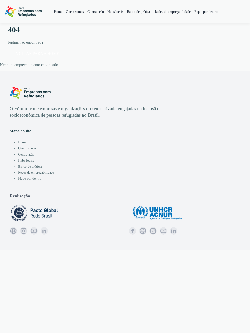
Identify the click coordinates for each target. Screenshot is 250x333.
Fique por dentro (206, 12)
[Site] (13, 231)
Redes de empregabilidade (173, 12)
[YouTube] (34, 231)
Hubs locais (115, 12)
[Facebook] (132, 231)
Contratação (95, 12)
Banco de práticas (139, 12)
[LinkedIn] (44, 231)
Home (58, 12)
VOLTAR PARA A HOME (37, 53)
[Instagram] (23, 231)
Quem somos (75, 12)
